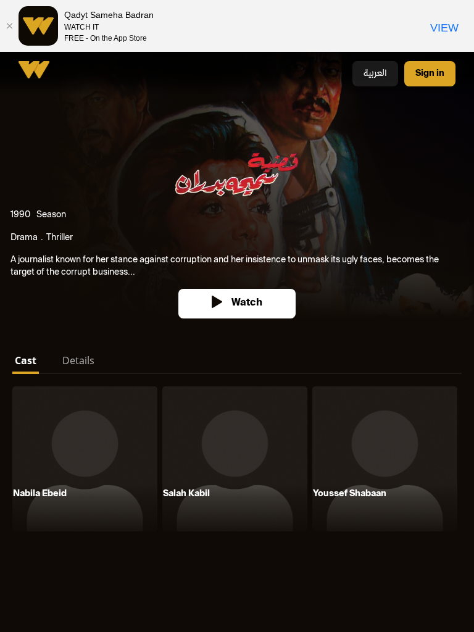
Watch (246, 303)
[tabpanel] (237, 461)
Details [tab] (78, 360)
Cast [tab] (25, 360)
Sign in (429, 74)
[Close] (9, 26)
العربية (375, 74)
